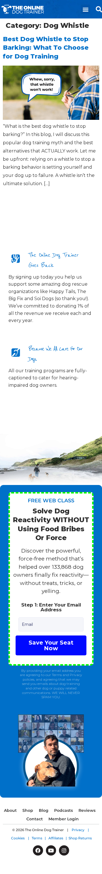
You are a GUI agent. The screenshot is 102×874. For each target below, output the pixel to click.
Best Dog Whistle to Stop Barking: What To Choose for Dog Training (46, 47)
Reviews (86, 810)
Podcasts (63, 810)
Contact (34, 818)
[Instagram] (64, 850)
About (10, 810)
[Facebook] (38, 850)
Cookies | (21, 838)
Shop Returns (80, 838)
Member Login (63, 818)
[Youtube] (51, 850)
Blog (43, 810)
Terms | (40, 838)
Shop (27, 810)
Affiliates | (58, 838)
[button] (85, 9)
